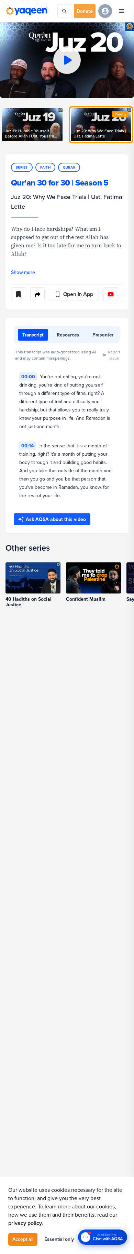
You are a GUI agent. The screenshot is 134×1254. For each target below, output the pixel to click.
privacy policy (25, 1223)
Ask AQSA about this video (56, 519)
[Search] (64, 11)
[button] (67, 60)
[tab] (33, 335)
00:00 (28, 376)
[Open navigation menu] (122, 11)
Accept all (22, 1239)
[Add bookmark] (18, 294)
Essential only (59, 1239)
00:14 (27, 445)
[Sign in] (105, 11)
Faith (45, 167)
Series (22, 167)
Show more (23, 272)
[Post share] (37, 294)
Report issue (114, 355)
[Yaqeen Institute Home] (26, 11)
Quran (69, 167)
